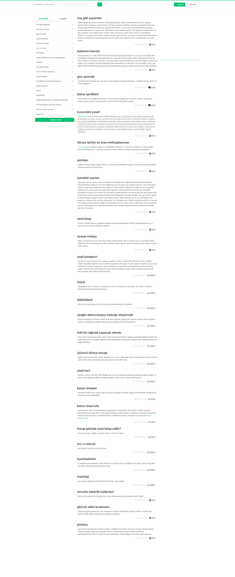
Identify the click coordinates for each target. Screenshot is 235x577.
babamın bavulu (88, 51)
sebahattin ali (83, 116)
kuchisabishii (86, 459)
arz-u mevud (86, 444)
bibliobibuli (85, 299)
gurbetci (152, 275)
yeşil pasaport (87, 256)
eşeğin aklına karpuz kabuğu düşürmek (105, 314)
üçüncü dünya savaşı (92, 352)
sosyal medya (87, 236)
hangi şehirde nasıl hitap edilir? (99, 428)
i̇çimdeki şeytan (88, 177)
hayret (153, 399)
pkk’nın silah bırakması (93, 507)
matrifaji (83, 476)
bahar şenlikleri (88, 94)
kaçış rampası (87, 388)
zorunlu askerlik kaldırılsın (95, 491)
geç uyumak (86, 76)
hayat (81, 282)
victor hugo (82, 147)
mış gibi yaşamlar (89, 18)
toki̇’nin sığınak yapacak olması (99, 332)
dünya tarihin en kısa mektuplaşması (103, 142)
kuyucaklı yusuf (88, 112)
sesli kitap (84, 218)
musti (153, 44)
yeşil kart (83, 370)
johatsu (82, 524)
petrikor (82, 160)
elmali (153, 87)
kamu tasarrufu (88, 406)
